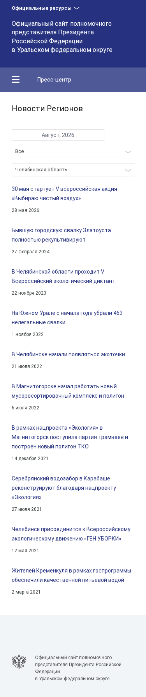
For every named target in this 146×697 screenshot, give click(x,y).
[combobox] (73, 151)
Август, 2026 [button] (58, 135)
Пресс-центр (54, 79)
